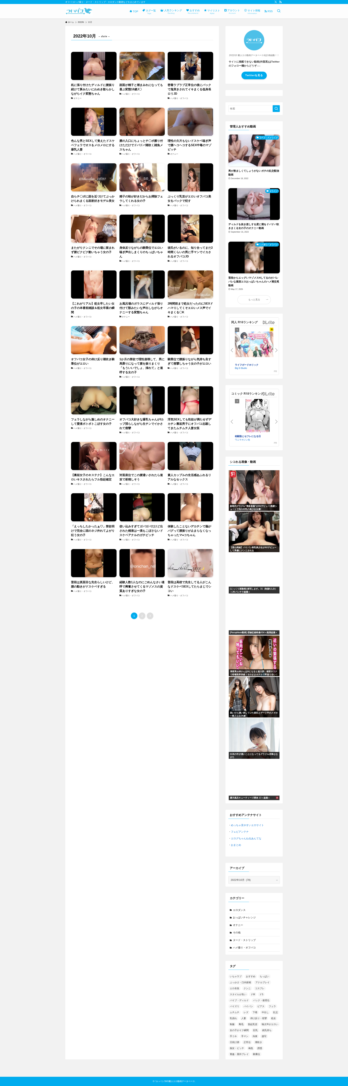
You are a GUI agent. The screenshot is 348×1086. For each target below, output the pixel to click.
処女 (273, 1018)
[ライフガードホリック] (257, 345)
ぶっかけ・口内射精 (240, 982)
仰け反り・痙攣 (258, 1018)
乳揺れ (233, 1018)
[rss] (280, 2)
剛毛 (241, 1024)
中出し (265, 1012)
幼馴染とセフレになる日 (248, 436)
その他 (237, 932)
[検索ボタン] (279, 11)
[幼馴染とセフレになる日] (257, 416)
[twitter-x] (275, 2)
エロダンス (239, 910)
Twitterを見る (254, 75)
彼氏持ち (267, 1030)
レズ (246, 1012)
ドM (253, 994)
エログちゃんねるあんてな (246, 838)
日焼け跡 (234, 1042)
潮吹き (258, 1042)
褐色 (250, 1048)
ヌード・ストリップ (244, 940)
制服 (232, 1024)
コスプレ (259, 988)
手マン (244, 1036)
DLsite (268, 322)
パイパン (248, 1006)
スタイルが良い (238, 994)
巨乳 (255, 1030)
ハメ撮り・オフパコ (244, 947)
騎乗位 (256, 1054)
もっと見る (254, 299)
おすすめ (250, 976)
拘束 (255, 1036)
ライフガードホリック (246, 364)
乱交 (275, 1012)
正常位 (247, 1042)
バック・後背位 (261, 1000)
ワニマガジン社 (242, 439)
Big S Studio (241, 367)
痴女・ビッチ (237, 1048)
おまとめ (236, 844)
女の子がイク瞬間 (239, 1030)
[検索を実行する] (276, 108)
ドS (261, 994)
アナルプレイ (262, 982)
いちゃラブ (236, 976)
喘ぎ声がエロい (270, 1024)
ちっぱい (264, 976)
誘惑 (259, 1048)
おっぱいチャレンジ (244, 917)
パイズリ (234, 1006)
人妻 (243, 1018)
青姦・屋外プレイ (239, 1054)
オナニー (238, 925)
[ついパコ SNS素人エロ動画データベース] (79, 11)
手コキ (233, 1036)
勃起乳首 (252, 1024)
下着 (255, 1012)
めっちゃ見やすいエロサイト (247, 825)
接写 (264, 1036)
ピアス (260, 1006)
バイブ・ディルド (239, 1000)
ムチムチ (234, 1012)
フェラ (272, 1006)
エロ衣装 (234, 988)
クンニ (247, 988)
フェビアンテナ (240, 831)
